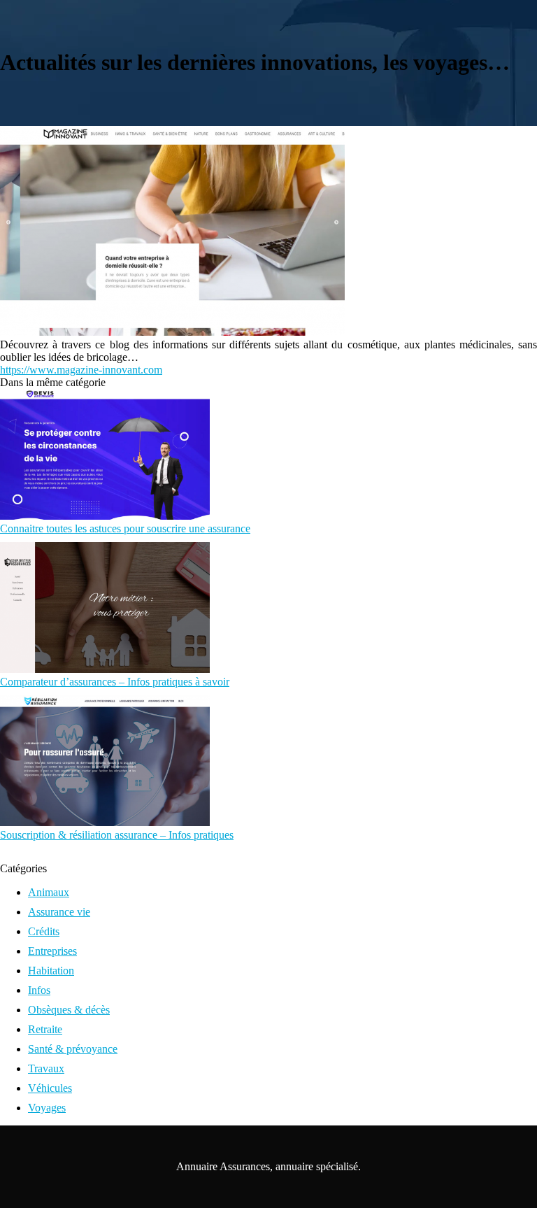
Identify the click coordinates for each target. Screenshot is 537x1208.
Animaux (48, 892)
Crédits (43, 931)
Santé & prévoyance (72, 1049)
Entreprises (52, 951)
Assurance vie (59, 912)
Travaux (46, 1068)
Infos (39, 990)
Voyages (47, 1108)
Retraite (45, 1029)
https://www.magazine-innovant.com (81, 370)
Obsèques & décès (69, 1010)
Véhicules (50, 1088)
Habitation (51, 970)
